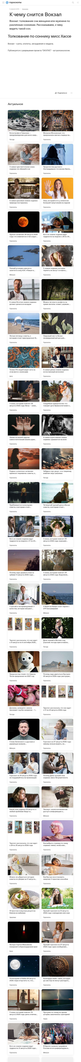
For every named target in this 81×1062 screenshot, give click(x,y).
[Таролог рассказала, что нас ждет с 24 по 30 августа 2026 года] (23, 836)
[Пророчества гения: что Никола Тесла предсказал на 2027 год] (23, 667)
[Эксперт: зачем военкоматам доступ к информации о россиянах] (57, 802)
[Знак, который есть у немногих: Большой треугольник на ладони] (57, 193)
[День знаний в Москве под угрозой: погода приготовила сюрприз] (57, 633)
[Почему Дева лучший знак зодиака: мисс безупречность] (57, 768)
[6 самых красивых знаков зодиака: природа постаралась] (23, 193)
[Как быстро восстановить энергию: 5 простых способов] (57, 870)
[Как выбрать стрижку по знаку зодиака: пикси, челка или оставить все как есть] (57, 836)
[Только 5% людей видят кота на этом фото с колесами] (23, 362)
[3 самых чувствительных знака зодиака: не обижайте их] (23, 160)
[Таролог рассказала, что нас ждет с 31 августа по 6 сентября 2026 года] (23, 633)
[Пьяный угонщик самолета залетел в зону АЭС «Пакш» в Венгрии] (23, 261)
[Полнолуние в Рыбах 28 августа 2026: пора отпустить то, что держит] (23, 971)
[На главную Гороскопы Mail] (14, 2)
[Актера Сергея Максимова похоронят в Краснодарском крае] (23, 937)
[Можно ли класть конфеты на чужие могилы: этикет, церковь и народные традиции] (57, 295)
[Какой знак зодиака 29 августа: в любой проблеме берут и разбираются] (23, 802)
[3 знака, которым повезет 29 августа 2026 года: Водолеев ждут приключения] (57, 565)
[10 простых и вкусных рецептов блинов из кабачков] (23, 904)
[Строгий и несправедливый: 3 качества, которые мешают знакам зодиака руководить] (23, 599)
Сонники (25, 9)
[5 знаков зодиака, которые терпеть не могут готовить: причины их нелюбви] (57, 261)
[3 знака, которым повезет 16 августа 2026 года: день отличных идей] (23, 1005)
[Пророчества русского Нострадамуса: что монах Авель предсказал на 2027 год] (57, 160)
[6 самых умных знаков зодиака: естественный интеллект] (57, 362)
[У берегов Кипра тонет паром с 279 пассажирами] (57, 599)
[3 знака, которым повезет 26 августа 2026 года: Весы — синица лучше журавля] (23, 396)
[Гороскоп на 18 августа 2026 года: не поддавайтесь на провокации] (23, 768)
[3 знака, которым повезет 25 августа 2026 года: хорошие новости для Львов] (57, 532)
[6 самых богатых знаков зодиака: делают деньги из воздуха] (23, 295)
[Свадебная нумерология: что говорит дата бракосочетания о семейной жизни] (57, 396)
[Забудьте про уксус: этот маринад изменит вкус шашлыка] (57, 464)
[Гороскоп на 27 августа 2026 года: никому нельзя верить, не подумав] (57, 734)
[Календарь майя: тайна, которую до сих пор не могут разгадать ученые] (57, 971)
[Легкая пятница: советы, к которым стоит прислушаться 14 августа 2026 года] (23, 329)
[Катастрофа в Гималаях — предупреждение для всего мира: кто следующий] (23, 126)
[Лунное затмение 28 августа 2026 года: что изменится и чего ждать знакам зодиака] (23, 227)
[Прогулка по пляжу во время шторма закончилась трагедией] (57, 1005)
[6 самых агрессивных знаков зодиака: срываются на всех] (57, 430)
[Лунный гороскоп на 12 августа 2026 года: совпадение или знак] (57, 904)
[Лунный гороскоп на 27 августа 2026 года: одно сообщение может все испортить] (57, 937)
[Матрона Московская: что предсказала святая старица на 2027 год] (57, 126)
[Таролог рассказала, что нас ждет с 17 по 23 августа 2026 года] (57, 701)
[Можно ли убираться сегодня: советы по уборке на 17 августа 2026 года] (23, 870)
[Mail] (7, 2)
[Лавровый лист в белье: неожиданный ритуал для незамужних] (57, 329)
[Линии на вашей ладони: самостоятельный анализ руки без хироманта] (23, 430)
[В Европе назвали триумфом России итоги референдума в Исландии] (57, 1039)
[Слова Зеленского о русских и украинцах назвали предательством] (23, 734)
